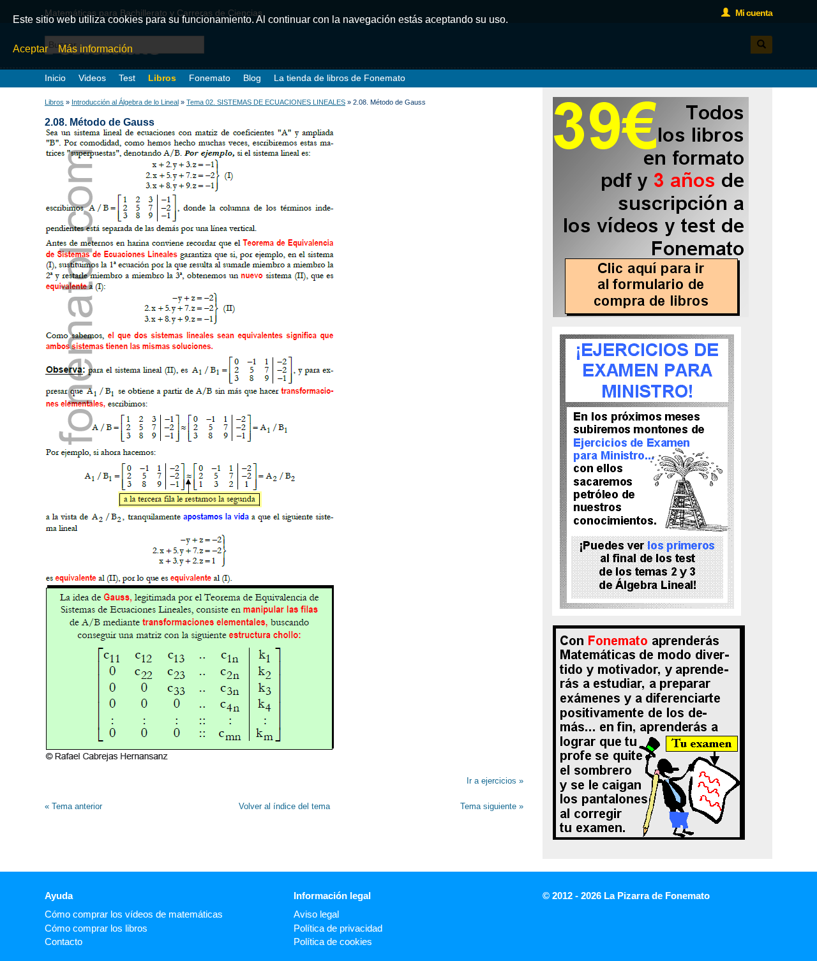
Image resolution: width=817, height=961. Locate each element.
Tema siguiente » (491, 806)
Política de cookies (333, 941)
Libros (162, 78)
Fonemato (209, 78)
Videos (92, 78)
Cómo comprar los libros (96, 928)
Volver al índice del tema (284, 806)
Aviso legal (316, 914)
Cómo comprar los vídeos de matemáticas (134, 914)
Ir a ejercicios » (495, 781)
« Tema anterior (73, 806)
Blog (252, 78)
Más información (95, 48)
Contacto (63, 941)
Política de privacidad (338, 928)
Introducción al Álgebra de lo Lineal (125, 102)
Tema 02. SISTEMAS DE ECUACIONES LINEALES (265, 102)
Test (127, 78)
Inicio (55, 78)
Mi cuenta (751, 13)
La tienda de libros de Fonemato (339, 78)
